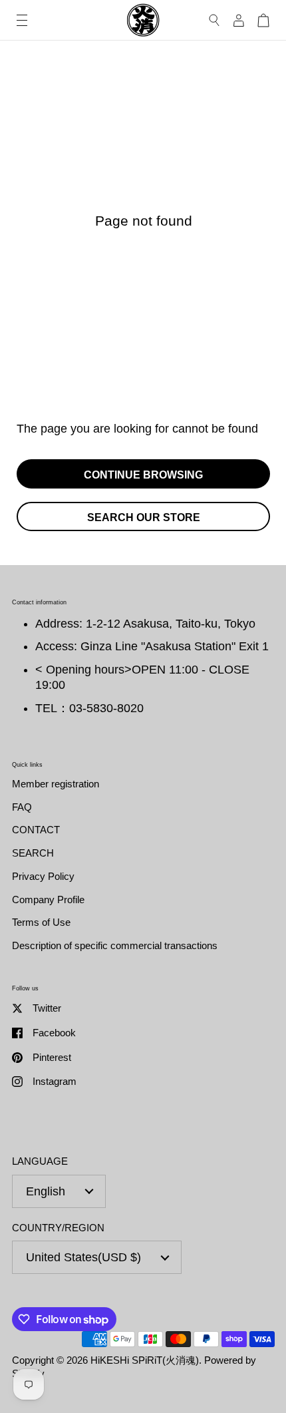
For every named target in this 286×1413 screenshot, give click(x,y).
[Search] (214, 20)
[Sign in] (238, 20)
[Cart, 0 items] (263, 20)
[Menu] (22, 20)
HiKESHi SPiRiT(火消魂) (144, 1360)
